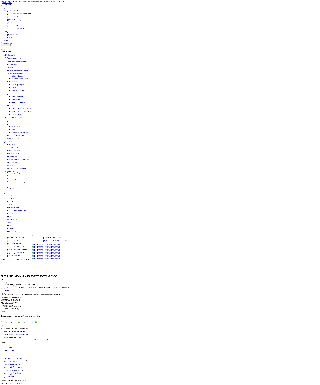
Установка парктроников (11, 366)
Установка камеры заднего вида (13, 367)
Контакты (7, 352)
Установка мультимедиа (11, 361)
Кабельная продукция (61, 240)
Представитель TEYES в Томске (13, 358)
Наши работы (8, 347)
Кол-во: (3, 288)
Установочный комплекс (11, 346)
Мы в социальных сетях (7, 1)
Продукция (58, 237)
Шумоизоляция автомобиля (12, 364)
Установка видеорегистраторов (13, 372)
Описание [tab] (7, 290)
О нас (5, 349)
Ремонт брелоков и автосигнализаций (15, 378)
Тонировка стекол (9, 369)
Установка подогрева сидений (12, 373)
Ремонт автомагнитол (10, 376)
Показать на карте (7, 312)
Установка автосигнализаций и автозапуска (16, 360)
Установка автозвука (10, 363)
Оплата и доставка (9, 350)
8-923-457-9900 (24, 334)
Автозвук (57, 238)
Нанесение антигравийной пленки (14, 370)
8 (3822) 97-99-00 (5, 319)
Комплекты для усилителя (62, 241)
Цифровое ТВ (8, 375)
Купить (15, 286)
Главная (73, 235)
